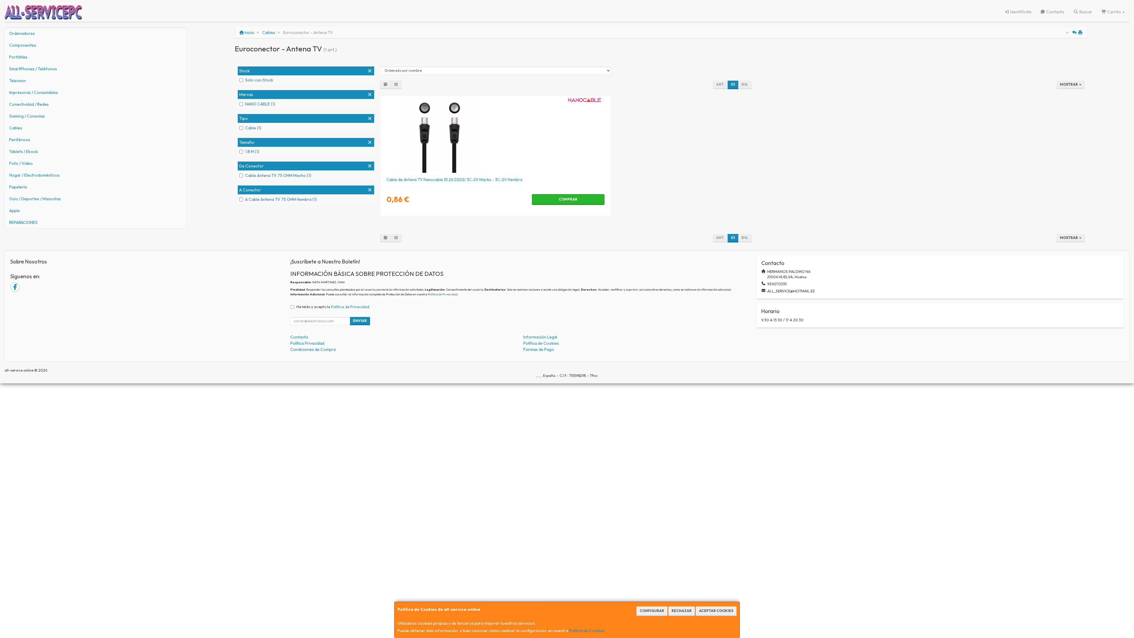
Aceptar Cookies (716, 610)
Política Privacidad (307, 343)
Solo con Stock (259, 80)
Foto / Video (21, 163)
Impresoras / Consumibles (33, 92)
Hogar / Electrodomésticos (34, 175)
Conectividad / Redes (29, 104)
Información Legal (540, 337)
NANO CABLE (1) (260, 104)
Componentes (22, 45)
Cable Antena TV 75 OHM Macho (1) (278, 175)
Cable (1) (253, 128)
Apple (14, 210)
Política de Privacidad (442, 294)
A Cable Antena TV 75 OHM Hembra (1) (281, 199)
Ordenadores (22, 33)
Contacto (1054, 11)
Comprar (568, 199)
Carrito (1114, 11)
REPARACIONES (23, 222)
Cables (15, 128)
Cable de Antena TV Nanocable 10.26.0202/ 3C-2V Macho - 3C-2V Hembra (454, 179)
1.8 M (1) (252, 151)
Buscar (1085, 11)
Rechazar (682, 610)
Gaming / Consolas (27, 116)
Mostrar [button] (1069, 84)
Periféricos (19, 139)
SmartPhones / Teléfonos (33, 68)
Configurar (652, 610)
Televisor (17, 80)
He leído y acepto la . (333, 306)
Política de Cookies (587, 630)
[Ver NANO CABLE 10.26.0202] (495, 135)
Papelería (18, 187)
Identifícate (1020, 11)
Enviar (360, 320)
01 (733, 84)
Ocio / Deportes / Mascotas (35, 198)
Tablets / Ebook (23, 151)
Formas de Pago (538, 349)
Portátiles (18, 57)
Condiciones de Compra (313, 349)
